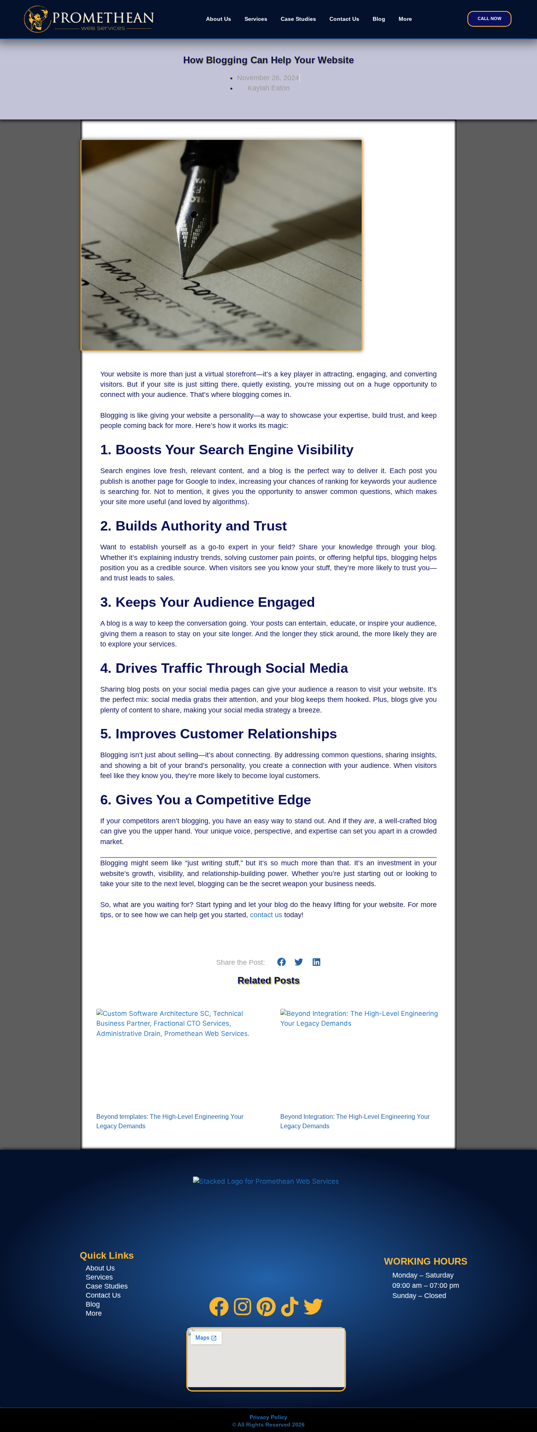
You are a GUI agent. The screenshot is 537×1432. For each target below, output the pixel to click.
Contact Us (344, 19)
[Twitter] (313, 1308)
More (405, 19)
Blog (379, 19)
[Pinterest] (266, 1308)
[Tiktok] (290, 1308)
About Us (218, 19)
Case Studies (298, 19)
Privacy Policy (268, 1417)
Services (256, 19)
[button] (281, 962)
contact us (267, 915)
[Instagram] (242, 1308)
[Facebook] (219, 1308)
